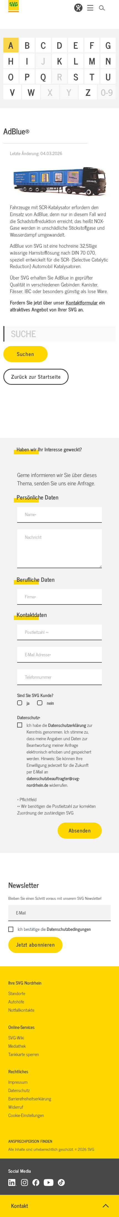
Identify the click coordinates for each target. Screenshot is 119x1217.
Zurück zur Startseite (36, 376)
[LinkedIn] (12, 1182)
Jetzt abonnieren (35, 944)
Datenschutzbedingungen (69, 928)
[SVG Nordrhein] (13, 6)
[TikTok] (61, 1182)
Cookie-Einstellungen (26, 1115)
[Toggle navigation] (90, 8)
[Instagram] (24, 1182)
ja (28, 703)
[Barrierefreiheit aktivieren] (78, 8)
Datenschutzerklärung (67, 725)
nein (50, 703)
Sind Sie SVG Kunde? (35, 695)
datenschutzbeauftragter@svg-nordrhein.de (53, 781)
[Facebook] (35, 1182)
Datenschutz (28, 717)
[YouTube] (49, 1182)
